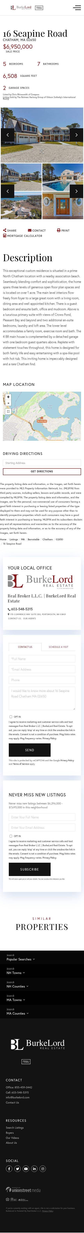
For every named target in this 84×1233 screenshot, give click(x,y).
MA (23, 539)
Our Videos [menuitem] (12, 1138)
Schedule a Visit (58, 646)
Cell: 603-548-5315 (17, 1092)
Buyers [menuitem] (10, 1132)
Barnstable (33, 539)
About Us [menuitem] (11, 1142)
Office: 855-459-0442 (19, 1087)
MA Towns (14, 1000)
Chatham (48, 539)
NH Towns (14, 972)
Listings (14, 539)
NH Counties (16, 986)
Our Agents (29, 618)
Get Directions (42, 471)
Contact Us (14, 618)
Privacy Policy (49, 738)
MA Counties (16, 1013)
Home (3, 539)
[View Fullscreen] (8, 411)
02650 (59, 539)
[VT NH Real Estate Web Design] (42, 1189)
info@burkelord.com (17, 1097)
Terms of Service (21, 763)
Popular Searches (19, 959)
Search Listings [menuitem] (15, 1127)
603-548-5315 (22, 609)
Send (29, 750)
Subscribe (29, 869)
